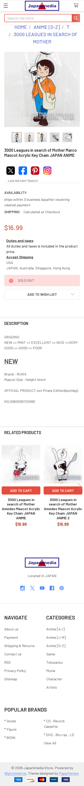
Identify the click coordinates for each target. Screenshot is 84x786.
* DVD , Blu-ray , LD (59, 734)
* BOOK (9, 737)
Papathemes (68, 773)
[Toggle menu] (5, 5)
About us (11, 629)
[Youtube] (42, 588)
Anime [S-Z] (55, 645)
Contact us (12, 654)
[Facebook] (52, 588)
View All (50, 743)
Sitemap (10, 679)
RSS (7, 662)
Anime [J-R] (56, 637)
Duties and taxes (19, 240)
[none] (42, 89)
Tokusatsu (54, 662)
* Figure (10, 729)
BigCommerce (15, 773)
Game (50, 654)
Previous (4, 487)
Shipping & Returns (19, 645)
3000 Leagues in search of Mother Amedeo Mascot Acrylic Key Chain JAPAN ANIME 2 (63, 508)
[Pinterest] (61, 588)
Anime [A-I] (55, 629)
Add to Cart (21, 490)
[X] (32, 588)
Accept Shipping (19, 257)
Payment (11, 637)
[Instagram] (22, 588)
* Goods (10, 721)
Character (54, 679)
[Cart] (77, 6)
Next (80, 487)
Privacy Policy (15, 670)
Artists (51, 687)
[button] (42, 294)
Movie (50, 670)
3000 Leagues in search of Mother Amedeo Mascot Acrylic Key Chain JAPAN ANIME (21, 508)
